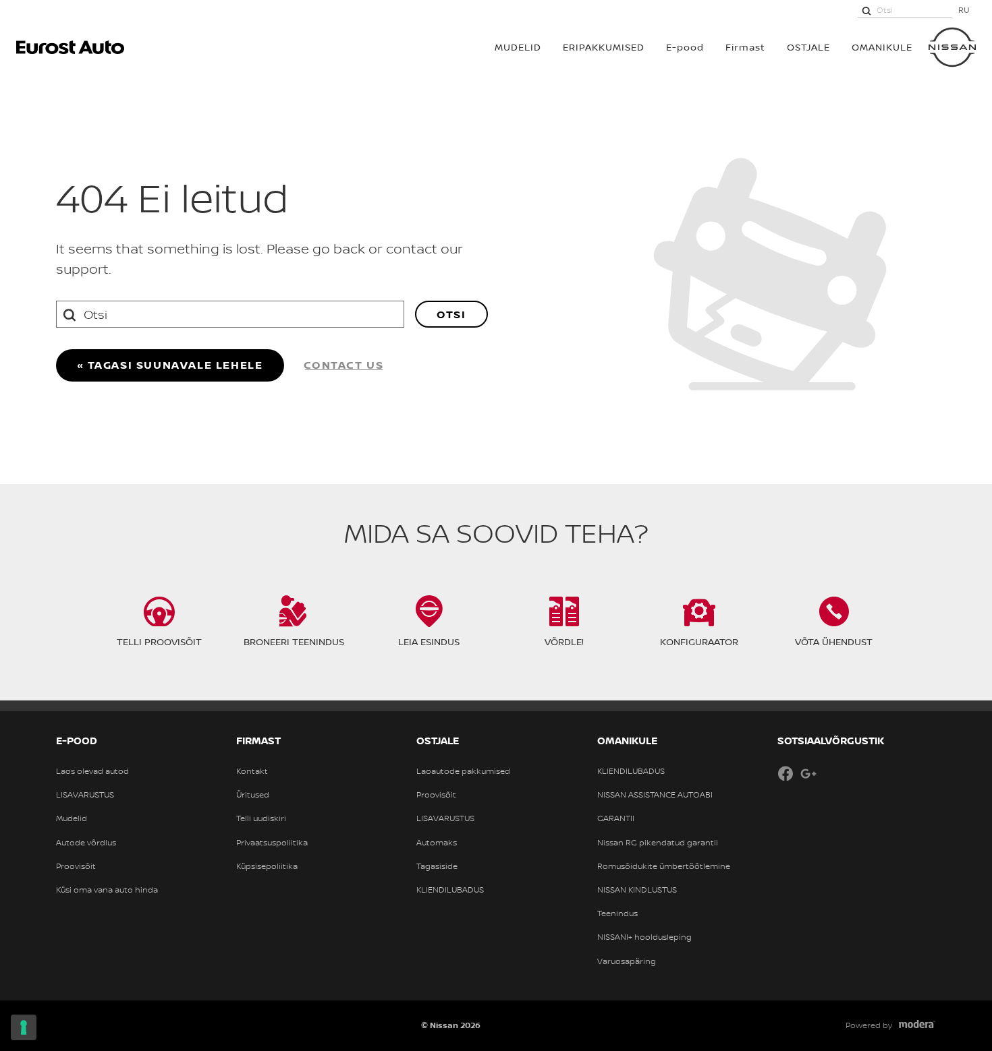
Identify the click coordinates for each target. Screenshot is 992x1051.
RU (964, 10)
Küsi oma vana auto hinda (107, 889)
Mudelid (71, 818)
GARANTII (615, 818)
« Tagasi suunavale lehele (170, 364)
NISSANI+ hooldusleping (644, 937)
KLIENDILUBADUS (450, 889)
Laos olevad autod (92, 771)
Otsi (451, 314)
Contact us (344, 364)
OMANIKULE (882, 46)
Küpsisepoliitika (267, 866)
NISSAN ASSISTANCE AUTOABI (655, 794)
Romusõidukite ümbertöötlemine (663, 866)
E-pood (685, 46)
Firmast (745, 46)
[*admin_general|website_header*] (952, 47)
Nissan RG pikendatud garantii (657, 842)
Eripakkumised (603, 46)
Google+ (808, 773)
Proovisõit (76, 866)
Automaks (436, 842)
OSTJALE (808, 46)
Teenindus (617, 913)
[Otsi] (866, 10)
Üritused (252, 794)
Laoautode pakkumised (463, 771)
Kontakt (252, 771)
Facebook (785, 773)
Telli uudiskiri (261, 818)
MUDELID (518, 46)
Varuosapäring (626, 961)
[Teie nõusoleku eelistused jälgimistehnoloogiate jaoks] (23, 1027)
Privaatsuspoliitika (272, 842)
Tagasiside (437, 866)
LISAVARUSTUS (85, 794)
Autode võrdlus (86, 842)
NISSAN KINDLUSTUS (637, 889)
